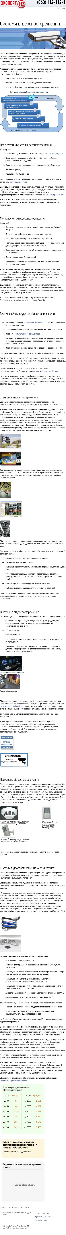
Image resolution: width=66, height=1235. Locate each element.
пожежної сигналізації (10, 706)
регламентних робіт (34, 322)
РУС (58, 8)
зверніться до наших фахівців (14, 1081)
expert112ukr (42, 1220)
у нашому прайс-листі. (50, 371)
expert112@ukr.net (44, 1217)
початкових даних (56, 154)
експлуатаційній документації (27, 334)
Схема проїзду (21, 1228)
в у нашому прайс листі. (53, 195)
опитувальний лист (18, 182)
